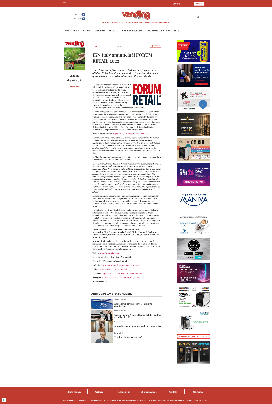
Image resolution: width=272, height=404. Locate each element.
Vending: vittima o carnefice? (128, 337)
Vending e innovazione (133, 30)
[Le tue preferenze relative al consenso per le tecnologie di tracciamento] (4, 400)
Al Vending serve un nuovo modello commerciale (137, 326)
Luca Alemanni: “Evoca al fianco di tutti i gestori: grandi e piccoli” (137, 316)
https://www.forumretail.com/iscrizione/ (130, 133)
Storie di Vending (120, 299)
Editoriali (100, 30)
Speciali (113, 30)
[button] (198, 17)
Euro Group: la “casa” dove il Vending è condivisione (133, 304)
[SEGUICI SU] (83, 14)
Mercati (178, 30)
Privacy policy (202, 400)
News (76, 30)
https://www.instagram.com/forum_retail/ (120, 277)
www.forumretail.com (109, 253)
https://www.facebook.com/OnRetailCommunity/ (123, 273)
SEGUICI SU (77, 14)
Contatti (176, 3)
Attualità (96, 46)
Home (66, 30)
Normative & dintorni (159, 30)
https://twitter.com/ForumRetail (113, 269)
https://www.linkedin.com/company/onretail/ (121, 265)
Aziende (87, 30)
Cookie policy (191, 400)
